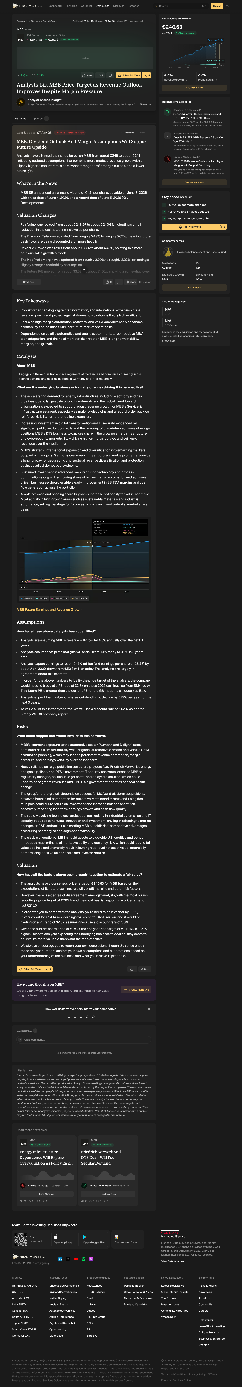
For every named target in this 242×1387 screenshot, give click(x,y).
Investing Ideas (170, 1304)
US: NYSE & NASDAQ (24, 1285)
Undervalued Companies (64, 1285)
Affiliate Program (209, 1332)
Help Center (206, 1320)
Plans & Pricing (208, 1285)
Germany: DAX (21, 1335)
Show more (145, 104)
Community (23, 21)
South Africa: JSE (22, 1317)
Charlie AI (204, 1345)
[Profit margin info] (215, 79)
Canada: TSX (20, 1310)
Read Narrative (46, 1194)
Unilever (92, 1304)
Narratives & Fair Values (138, 1298)
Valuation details (194, 87)
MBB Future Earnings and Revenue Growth (49, 609)
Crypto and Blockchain (62, 1323)
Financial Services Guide (176, 1380)
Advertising (205, 1292)
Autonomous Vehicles (62, 1310)
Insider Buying (57, 1298)
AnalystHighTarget (100, 1185)
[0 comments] (110, 75)
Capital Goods (50, 21)
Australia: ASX (20, 1298)
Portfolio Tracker (134, 1285)
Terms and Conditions (174, 1374)
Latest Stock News (172, 1285)
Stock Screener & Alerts (138, 1292)
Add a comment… (32, 1039)
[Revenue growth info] (185, 79)
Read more (28, 282)
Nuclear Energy (58, 1304)
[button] (20, 102)
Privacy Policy (197, 1374)
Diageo (91, 1310)
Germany (35, 21)
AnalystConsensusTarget (45, 100)
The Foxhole (168, 1298)
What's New (168, 1317)
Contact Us (205, 1304)
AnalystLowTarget (38, 1185)
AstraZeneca (94, 1285)
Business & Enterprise (212, 1338)
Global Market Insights (174, 1292)
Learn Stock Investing (212, 1326)
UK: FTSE (17, 1292)
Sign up (217, 6)
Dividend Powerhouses (63, 1292)
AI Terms (212, 1374)
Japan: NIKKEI (20, 1323)
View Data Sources (172, 1261)
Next (142, 132)
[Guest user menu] (227, 6)
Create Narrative (139, 989)
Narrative (20, 118)
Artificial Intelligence (61, 1317)
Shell (90, 1298)
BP (88, 1329)
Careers (203, 1310)
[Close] (149, 1009)
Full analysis (194, 287)
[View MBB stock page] (20, 38)
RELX (90, 1323)
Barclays (92, 1335)
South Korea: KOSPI (24, 1329)
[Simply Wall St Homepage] (28, 6)
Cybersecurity (57, 1329)
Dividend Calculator (135, 1304)
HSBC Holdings (96, 1292)
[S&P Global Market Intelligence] (173, 1234)
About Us (204, 1298)
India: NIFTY (19, 1304)
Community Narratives (174, 1310)
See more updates (194, 182)
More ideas (56, 1335)
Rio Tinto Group (96, 1317)
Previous (129, 132)
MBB (32, 1140)
